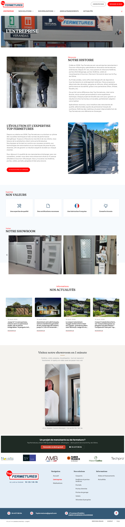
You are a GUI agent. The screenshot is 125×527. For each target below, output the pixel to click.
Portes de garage (82, 492)
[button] (7, 255)
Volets (78, 496)
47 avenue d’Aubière (76, 513)
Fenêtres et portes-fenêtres (83, 480)
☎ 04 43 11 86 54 (75, 447)
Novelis (72, 89)
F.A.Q (118, 521)
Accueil (9, 45)
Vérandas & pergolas (83, 500)
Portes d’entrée (81, 489)
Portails (78, 485)
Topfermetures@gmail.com (46, 513)
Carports (79, 476)
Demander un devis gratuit (53, 447)
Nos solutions (24, 11)
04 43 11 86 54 (17, 513)
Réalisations (57, 483)
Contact (110, 521)
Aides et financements (106, 476)
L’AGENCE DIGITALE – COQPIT (21, 521)
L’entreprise (8, 11)
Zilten (109, 86)
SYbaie (114, 86)
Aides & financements (69, 11)
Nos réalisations (45, 11)
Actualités (88, 11)
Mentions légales (97, 521)
